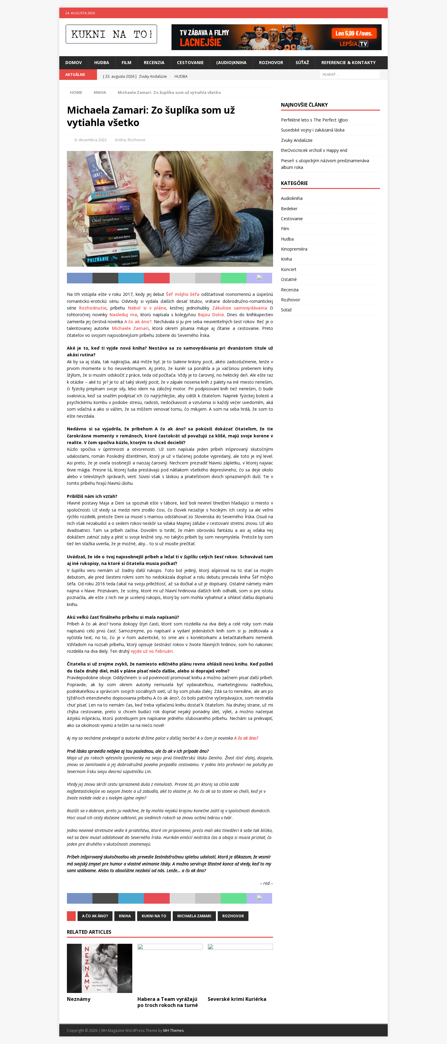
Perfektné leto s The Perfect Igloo (314, 120)
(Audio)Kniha (231, 62)
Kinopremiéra (294, 249)
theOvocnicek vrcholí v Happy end (314, 150)
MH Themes (173, 1030)
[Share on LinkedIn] (131, 278)
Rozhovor (271, 62)
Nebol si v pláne (147, 308)
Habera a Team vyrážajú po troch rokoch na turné (167, 1002)
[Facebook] (370, 13)
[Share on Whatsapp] (233, 278)
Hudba (101, 62)
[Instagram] (382, 13)
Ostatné (289, 279)
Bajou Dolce (211, 314)
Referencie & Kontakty (348, 62)
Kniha (120, 139)
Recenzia (154, 62)
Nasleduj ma (123, 314)
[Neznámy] (99, 968)
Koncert (288, 269)
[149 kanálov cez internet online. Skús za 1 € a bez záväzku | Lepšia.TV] (277, 47)
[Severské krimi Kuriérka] (240, 968)
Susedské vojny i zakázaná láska (313, 130)
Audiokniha (292, 198)
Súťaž (302, 62)
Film (126, 62)
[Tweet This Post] (105, 278)
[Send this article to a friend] (182, 278)
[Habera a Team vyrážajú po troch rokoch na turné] (170, 968)
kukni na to (154, 916)
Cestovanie (190, 62)
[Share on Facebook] (79, 278)
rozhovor (233, 916)
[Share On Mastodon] (259, 278)
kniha (125, 916)
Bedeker (289, 208)
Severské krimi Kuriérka (237, 999)
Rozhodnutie (92, 308)
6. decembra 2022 (90, 139)
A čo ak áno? (137, 321)
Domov (73, 62)
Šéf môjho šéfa (182, 294)
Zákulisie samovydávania (239, 308)
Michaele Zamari (130, 328)
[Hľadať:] (349, 74)
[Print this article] (208, 278)
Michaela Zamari (194, 916)
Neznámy (78, 999)
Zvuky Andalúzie (297, 140)
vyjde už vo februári (152, 651)
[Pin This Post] (156, 278)
